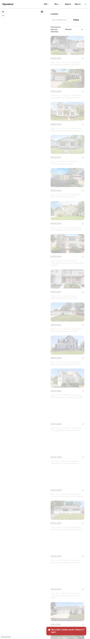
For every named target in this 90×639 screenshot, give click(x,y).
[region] (22, 324)
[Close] (84, 629)
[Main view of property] (67, 45)
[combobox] (74, 29)
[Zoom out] (3, 15)
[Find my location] (42, 12)
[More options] (85, 4)
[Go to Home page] (8, 4)
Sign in (78, 4)
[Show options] (82, 29)
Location (54, 14)
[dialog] (66, 631)
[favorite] (83, 58)
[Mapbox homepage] (6, 637)
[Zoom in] (3, 12)
